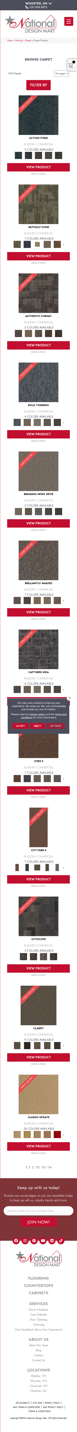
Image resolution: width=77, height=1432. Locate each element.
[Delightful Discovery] (38, 204)
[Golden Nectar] (27, 1134)
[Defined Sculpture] (28, 333)
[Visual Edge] (38, 293)
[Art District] (37, 778)
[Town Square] (57, 778)
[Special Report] (28, 511)
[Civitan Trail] (33, 956)
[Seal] (57, 422)
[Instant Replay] (38, 511)
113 (43, 1167)
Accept (20, 726)
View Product (38, 167)
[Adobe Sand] (38, 1094)
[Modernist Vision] (37, 244)
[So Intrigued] (38, 560)
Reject (37, 726)
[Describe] (37, 1045)
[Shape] (38, 382)
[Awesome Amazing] (47, 244)
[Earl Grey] (48, 155)
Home (10, 40)
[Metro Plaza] (47, 778)
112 (37, 1167)
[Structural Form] (58, 333)
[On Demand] (48, 511)
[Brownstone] (38, 155)
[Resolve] (38, 1005)
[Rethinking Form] (48, 333)
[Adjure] (57, 1045)
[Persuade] (47, 1045)
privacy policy (37, 714)
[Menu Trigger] (68, 21)
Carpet (28, 40)
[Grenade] (27, 422)
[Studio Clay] (47, 1134)
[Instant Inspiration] (57, 600)
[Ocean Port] (28, 155)
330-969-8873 (38, 7)
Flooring (18, 40)
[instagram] (25, 1240)
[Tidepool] (38, 115)
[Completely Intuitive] (37, 600)
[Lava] (37, 422)
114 (49, 1167)
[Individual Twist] (38, 333)
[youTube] (43, 1240)
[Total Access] (58, 511)
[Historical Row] (53, 956)
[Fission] (47, 422)
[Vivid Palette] (57, 244)
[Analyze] (27, 1045)
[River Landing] (27, 778)
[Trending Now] (38, 471)
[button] (38, 1221)
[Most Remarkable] (27, 244)
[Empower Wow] (47, 600)
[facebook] (16, 1240)
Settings (55, 726)
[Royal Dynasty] (57, 1134)
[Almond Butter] (37, 1134)
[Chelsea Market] (38, 738)
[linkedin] (52, 1240)
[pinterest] (34, 1240)
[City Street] (58, 155)
